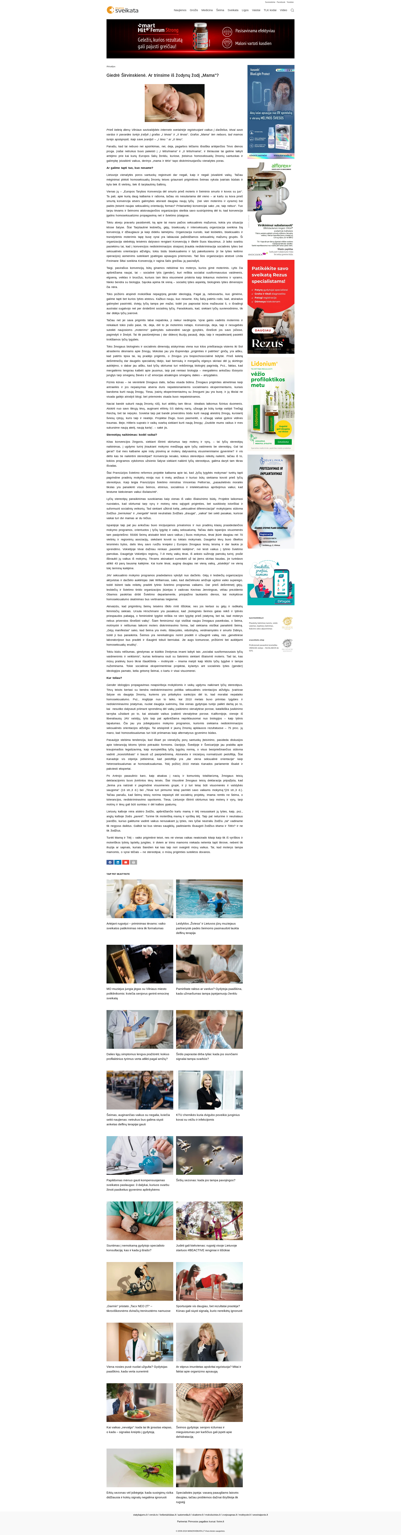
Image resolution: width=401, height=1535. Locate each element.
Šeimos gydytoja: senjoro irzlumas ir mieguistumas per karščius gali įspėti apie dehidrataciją (204, 1432)
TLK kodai (270, 10)
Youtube (290, 2)
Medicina (207, 10)
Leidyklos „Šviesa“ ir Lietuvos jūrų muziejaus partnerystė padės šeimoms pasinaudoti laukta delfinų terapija (207, 928)
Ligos (245, 10)
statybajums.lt (140, 1514)
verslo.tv (153, 1514)
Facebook (281, 2)
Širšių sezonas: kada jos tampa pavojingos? (205, 1180)
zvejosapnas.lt (229, 1514)
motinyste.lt (245, 1514)
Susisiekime (271, 2)
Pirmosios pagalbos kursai (201, 1521)
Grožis (194, 10)
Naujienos (180, 10)
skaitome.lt (197, 1514)
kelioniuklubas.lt (168, 1514)
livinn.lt (220, 1521)
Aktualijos (111, 66)
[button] (110, 862)
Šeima (220, 10)
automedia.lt (184, 1514)
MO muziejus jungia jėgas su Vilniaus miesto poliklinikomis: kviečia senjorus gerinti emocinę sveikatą (138, 993)
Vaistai (256, 10)
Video (283, 10)
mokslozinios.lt (212, 1514)
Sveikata (233, 10)
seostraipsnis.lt (260, 1514)
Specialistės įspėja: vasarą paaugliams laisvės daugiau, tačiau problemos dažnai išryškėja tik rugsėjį (207, 1497)
